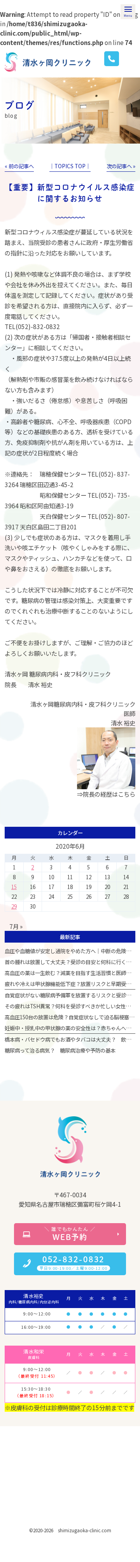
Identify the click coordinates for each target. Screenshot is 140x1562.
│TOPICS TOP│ (70, 166)
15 (14, 887)
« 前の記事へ (19, 166)
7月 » (16, 926)
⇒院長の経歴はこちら (106, 794)
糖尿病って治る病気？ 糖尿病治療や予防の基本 (60, 1050)
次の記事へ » (121, 166)
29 (14, 906)
